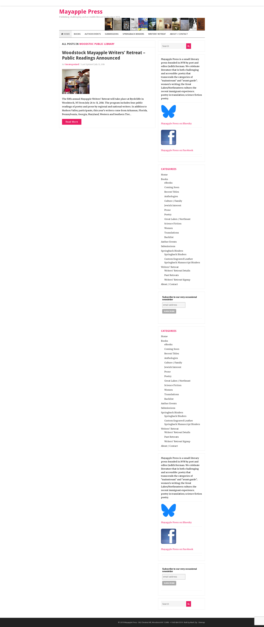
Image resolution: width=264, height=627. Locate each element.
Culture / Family (173, 201)
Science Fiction (172, 223)
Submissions (112, 34)
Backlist (169, 237)
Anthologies (171, 196)
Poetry (167, 214)
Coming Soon (171, 187)
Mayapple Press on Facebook (177, 150)
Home (66, 34)
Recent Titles (171, 191)
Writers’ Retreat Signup (177, 279)
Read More (71, 121)
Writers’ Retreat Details (177, 270)
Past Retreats (171, 275)
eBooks (168, 182)
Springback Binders (133, 34)
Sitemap (201, 622)
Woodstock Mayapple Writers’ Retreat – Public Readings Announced (103, 55)
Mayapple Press (130, 622)
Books (77, 34)
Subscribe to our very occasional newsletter (179, 298)
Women (168, 228)
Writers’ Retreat (157, 34)
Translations (171, 232)
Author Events (93, 34)
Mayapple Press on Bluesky (176, 123)
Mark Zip (193, 622)
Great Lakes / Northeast (177, 219)
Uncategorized (72, 64)
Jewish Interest (172, 205)
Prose (167, 210)
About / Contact (179, 34)
